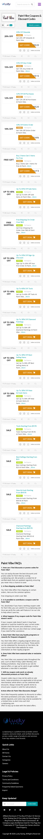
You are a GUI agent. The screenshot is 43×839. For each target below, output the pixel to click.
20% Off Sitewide (23, 32)
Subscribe (32, 804)
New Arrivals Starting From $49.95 (24, 491)
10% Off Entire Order (24, 125)
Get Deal (28, 202)
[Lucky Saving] (6, 4)
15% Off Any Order (24, 63)
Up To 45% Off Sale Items (26, 189)
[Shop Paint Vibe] (8, 17)
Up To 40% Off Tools (24, 288)
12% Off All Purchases (25, 94)
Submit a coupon (34, 25)
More (28, 71)
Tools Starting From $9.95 (26, 426)
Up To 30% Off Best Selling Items (24, 356)
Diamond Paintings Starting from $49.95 (24, 527)
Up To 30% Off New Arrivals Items (24, 391)
